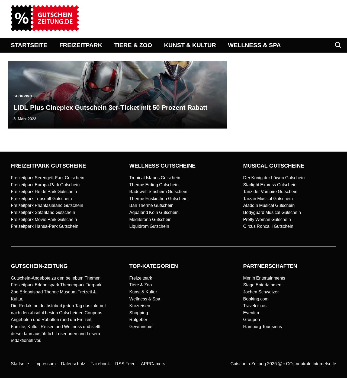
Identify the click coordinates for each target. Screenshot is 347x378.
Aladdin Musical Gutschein (269, 205)
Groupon (251, 319)
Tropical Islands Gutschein (154, 177)
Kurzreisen (139, 305)
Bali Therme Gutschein (151, 205)
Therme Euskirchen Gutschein (158, 198)
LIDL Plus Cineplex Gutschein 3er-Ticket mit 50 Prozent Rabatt (110, 107)
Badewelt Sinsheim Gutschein (158, 191)
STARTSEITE (29, 45)
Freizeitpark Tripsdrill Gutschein (41, 198)
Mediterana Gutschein (150, 219)
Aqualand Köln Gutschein (154, 212)
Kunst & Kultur (143, 292)
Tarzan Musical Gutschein (268, 198)
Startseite (20, 363)
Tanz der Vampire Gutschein (270, 191)
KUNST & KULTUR (190, 45)
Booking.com (255, 299)
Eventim (251, 312)
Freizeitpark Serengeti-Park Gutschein (47, 177)
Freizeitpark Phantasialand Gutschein (47, 205)
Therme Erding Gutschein (154, 184)
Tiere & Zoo (140, 285)
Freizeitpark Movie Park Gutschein (44, 219)
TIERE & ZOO (133, 45)
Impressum (45, 363)
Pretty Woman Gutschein (267, 219)
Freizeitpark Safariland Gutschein (43, 212)
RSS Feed (125, 363)
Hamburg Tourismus (262, 326)
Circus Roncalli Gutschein (268, 226)
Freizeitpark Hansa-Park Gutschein (44, 226)
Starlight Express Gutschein (270, 184)
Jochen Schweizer (261, 292)
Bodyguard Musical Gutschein (272, 212)
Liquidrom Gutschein (149, 226)
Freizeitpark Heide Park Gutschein (44, 191)
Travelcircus (254, 305)
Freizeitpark (140, 278)
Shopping (138, 312)
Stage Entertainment (262, 285)
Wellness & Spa (144, 299)
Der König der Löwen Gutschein (274, 177)
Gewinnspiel (141, 326)
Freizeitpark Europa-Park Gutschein (45, 184)
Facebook (100, 363)
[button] (338, 45)
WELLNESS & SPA (254, 45)
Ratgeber (138, 319)
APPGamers (153, 363)
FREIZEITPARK (80, 45)
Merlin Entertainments (264, 278)
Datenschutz (73, 363)
